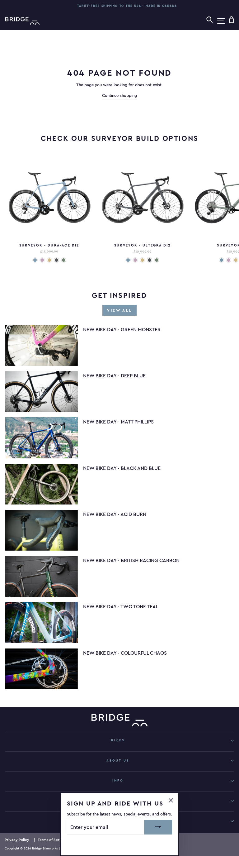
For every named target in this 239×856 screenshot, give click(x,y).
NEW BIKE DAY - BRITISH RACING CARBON (131, 560)
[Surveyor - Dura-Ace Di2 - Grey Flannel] (56, 260)
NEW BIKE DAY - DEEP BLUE (114, 375)
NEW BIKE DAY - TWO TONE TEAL (120, 606)
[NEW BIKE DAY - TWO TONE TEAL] (41, 622)
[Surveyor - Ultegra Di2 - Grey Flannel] (149, 260)
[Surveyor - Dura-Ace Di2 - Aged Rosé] (42, 260)
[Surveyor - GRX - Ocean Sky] (221, 260)
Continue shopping (119, 95)
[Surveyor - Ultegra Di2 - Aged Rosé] (135, 260)
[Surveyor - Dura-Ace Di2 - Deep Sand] (49, 260)
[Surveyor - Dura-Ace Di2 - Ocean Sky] (35, 260)
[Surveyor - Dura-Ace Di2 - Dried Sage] (63, 260)
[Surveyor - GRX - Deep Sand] (235, 260)
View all (119, 310)
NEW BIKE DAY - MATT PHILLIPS (118, 421)
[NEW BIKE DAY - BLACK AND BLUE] (41, 484)
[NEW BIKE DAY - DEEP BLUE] (41, 391)
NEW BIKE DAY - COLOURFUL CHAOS (125, 653)
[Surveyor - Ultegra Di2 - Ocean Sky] (128, 260)
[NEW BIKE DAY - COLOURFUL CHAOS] (41, 668)
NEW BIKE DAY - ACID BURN (114, 514)
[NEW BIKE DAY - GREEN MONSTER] (41, 345)
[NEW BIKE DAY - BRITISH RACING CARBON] (41, 576)
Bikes (117, 740)
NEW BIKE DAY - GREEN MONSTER (122, 329)
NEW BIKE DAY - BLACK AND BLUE (122, 468)
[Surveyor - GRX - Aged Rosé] (228, 260)
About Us (117, 760)
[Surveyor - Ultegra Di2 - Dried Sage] (156, 260)
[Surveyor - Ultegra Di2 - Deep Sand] (142, 260)
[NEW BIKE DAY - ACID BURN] (41, 530)
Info (117, 780)
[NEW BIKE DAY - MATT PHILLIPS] (41, 437)
